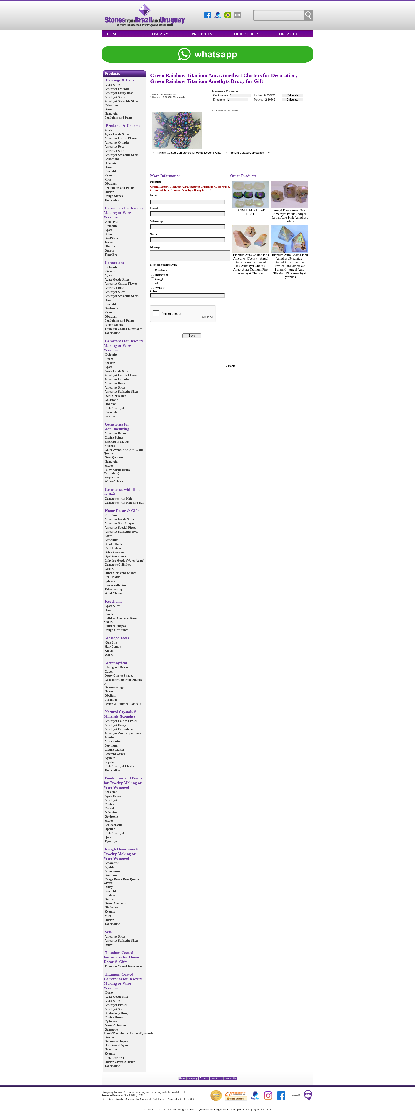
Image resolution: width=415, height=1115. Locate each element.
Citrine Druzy (113, 1017)
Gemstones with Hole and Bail (124, 502)
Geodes (109, 568)
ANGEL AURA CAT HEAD (251, 212)
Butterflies (111, 540)
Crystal (109, 808)
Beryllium (111, 745)
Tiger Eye (110, 254)
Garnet (109, 899)
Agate (108, 130)
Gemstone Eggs (114, 687)
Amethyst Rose (114, 146)
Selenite (109, 416)
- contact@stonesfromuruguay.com (209, 1109)
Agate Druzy (112, 796)
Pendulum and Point (118, 117)
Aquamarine (112, 741)
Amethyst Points (115, 433)
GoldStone (111, 238)
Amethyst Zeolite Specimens (122, 733)
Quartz (109, 192)
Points (108, 614)
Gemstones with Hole (118, 498)
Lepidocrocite (113, 824)
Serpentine (111, 477)
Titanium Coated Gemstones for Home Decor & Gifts (121, 957)
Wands (108, 655)
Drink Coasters (114, 552)
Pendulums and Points (119, 187)
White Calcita (113, 481)
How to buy (216, 1078)
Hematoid (111, 113)
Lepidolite (111, 762)
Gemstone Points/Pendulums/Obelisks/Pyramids (128, 1031)
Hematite (110, 1049)
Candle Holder (114, 544)
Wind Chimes (113, 593)
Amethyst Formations (118, 729)
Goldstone (111, 308)
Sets (108, 932)
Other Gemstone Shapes (120, 572)
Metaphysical (115, 663)
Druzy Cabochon (115, 1025)
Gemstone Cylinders (117, 564)
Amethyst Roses (114, 383)
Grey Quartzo (113, 457)
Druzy (108, 109)
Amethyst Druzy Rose (118, 93)
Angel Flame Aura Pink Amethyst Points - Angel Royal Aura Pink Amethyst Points (290, 215)
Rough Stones (113, 196)
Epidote (109, 895)
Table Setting (113, 589)
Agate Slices (112, 84)
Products (202, 34)
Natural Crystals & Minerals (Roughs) (120, 714)
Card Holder (112, 548)
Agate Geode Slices (116, 134)
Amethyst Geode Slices (119, 519)
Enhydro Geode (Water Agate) (124, 560)
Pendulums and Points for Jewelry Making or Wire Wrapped (123, 782)
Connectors (114, 262)
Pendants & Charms (122, 125)
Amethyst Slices (114, 97)
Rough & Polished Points (123, 703)
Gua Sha (110, 642)
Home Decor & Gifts (121, 510)
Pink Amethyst (114, 408)
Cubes (108, 671)
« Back (230, 366)
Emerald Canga (114, 753)
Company (158, 34)
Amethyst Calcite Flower (120, 138)
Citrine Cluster (114, 749)
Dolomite (110, 163)
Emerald (110, 171)
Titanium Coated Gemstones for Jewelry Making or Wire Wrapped (123, 981)
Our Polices (246, 34)
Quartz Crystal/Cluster (119, 1061)
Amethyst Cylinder (116, 88)
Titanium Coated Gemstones (123, 329)
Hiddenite (111, 907)
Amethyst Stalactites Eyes (121, 531)
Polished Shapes (115, 626)
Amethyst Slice (114, 1009)
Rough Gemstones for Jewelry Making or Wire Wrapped (122, 853)
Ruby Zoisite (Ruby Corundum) (117, 471)
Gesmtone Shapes (116, 1041)
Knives (108, 650)
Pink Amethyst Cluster (119, 766)
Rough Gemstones (116, 630)
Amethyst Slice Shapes (119, 523)
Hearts (108, 691)
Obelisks (110, 695)
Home (112, 34)
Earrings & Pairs (119, 80)
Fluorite (109, 445)
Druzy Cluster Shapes (118, 675)
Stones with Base (115, 585)
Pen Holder (112, 577)
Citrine (109, 234)
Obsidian (110, 183)
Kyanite (109, 175)
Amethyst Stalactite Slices (121, 101)
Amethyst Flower (115, 1005)
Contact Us (230, 1078)
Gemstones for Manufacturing (116, 426)
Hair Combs (112, 646)
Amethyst (111, 221)
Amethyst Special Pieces (120, 527)
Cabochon (111, 105)
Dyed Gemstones (115, 395)
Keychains (113, 601)
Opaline (109, 829)
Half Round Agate (116, 1045)
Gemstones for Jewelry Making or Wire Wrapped (123, 345)
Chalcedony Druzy (116, 1013)
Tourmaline (112, 200)
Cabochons (111, 159)
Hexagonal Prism (116, 667)
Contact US (288, 34)
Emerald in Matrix (116, 441)
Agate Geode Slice (116, 996)
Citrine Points (113, 437)
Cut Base (110, 515)
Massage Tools (116, 638)
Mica (107, 179)
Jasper (108, 242)
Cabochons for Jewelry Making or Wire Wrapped (123, 212)
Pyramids (110, 412)
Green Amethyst (115, 903)
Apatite (109, 737)
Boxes (108, 535)
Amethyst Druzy (115, 725)
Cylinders (110, 1021)
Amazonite (111, 863)
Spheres (109, 581)
